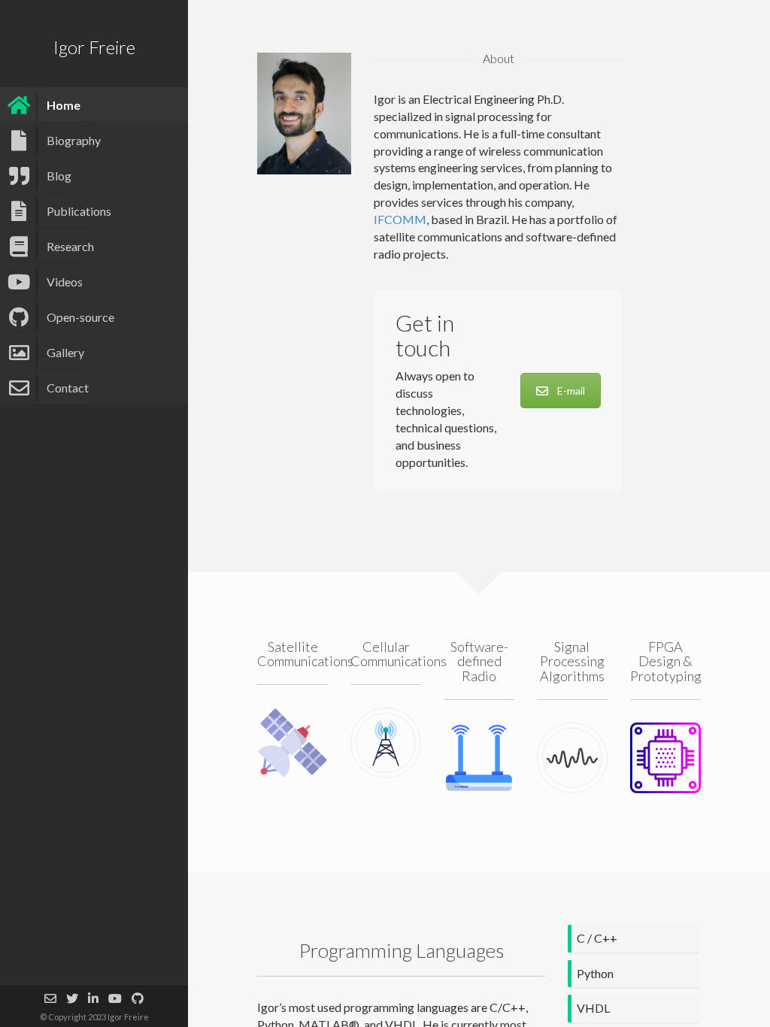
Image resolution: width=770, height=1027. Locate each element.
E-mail (571, 390)
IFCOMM (400, 219)
